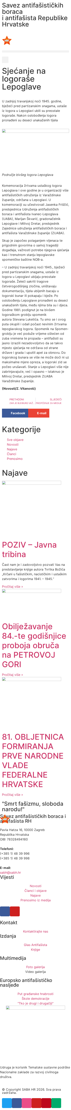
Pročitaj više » (12, 586)
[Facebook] (5, 911)
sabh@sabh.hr (10, 872)
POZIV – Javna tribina (29, 549)
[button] (35, 51)
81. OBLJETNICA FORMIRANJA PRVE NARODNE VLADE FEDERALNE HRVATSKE (33, 760)
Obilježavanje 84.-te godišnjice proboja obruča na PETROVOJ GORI (34, 645)
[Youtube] (15, 911)
